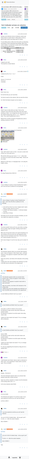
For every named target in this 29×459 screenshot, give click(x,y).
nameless (6, 33)
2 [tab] (5, 20)
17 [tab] (16, 22)
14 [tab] (10, 22)
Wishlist (4, 27)
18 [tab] (18, 22)
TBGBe (5, 249)
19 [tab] (21, 22)
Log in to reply (24, 27)
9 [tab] (19, 20)
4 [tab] (9, 20)
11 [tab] (24, 20)
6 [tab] (13, 20)
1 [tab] (3, 20)
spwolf (5, 194)
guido (5, 71)
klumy (5, 59)
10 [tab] (22, 20)
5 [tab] (11, 20)
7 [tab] (15, 20)
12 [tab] (26, 20)
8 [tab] (17, 20)
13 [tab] (8, 22)
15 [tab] (12, 22)
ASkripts (5, 8)
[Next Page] (27, 14)
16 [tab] (14, 22)
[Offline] (2, 71)
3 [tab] (7, 20)
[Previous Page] (2, 14)
